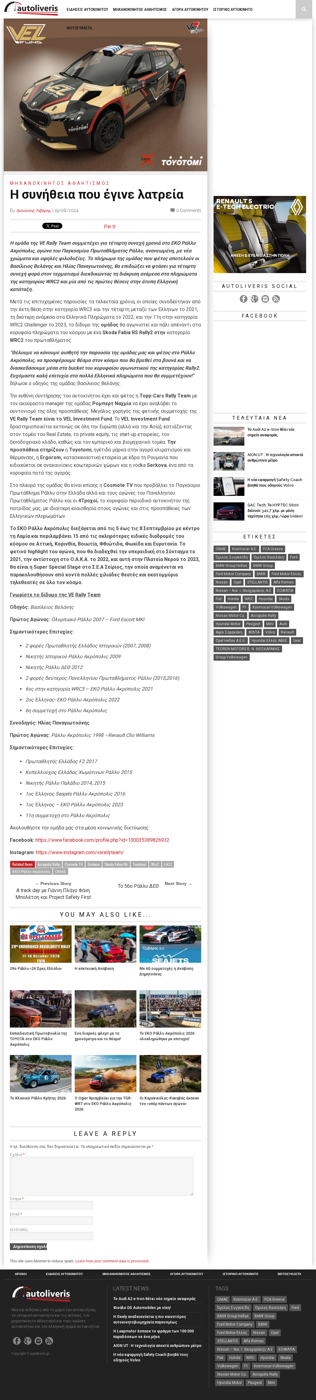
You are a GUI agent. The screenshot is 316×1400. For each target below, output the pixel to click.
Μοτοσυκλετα (79, 28)
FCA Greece (273, 549)
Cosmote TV (74, 864)
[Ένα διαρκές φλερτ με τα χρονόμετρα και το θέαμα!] (105, 1025)
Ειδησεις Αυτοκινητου (87, 9)
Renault (287, 632)
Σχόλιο (17, 1155)
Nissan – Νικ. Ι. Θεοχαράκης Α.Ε (243, 590)
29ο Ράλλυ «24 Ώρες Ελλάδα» (36, 968)
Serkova (94, 864)
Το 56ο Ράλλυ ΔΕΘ (138, 886)
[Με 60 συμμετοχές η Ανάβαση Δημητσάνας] (170, 961)
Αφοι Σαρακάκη (229, 632)
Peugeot (253, 624)
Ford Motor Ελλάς (286, 574)
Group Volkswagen (231, 657)
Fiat (219, 599)
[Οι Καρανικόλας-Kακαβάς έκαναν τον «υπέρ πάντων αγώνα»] (170, 1090)
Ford (293, 557)
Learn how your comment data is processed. (112, 1261)
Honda (233, 599)
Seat (297, 640)
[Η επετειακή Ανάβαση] (105, 961)
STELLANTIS (257, 582)
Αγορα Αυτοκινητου (190, 9)
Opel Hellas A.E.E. (231, 640)
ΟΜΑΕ (60, 871)
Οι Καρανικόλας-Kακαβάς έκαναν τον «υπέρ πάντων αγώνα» (169, 1101)
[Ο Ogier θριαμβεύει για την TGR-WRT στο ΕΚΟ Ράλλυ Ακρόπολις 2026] (105, 1090)
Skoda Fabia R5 (116, 864)
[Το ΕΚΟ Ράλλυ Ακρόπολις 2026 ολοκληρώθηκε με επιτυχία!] (170, 1025)
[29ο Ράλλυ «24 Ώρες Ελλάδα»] (41, 961)
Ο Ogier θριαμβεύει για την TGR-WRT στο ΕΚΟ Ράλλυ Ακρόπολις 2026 (103, 1103)
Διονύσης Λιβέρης (34, 210)
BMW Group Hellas (231, 565)
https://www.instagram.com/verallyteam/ (80, 852)
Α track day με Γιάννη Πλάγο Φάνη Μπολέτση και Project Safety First (53, 893)
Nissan (222, 582)
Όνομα (16, 1199)
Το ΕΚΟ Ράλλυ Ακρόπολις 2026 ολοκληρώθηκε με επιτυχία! (166, 1036)
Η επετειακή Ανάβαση (94, 968)
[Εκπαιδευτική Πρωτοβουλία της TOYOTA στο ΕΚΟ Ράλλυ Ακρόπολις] (41, 1025)
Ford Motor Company (233, 574)
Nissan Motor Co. (230, 615)
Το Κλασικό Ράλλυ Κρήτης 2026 (38, 1098)
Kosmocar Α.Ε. (244, 549)
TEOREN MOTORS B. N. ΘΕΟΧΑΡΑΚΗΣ (248, 649)
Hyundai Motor (228, 624)
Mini (269, 624)
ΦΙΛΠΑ (254, 632)
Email (16, 1214)
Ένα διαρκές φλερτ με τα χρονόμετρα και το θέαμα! (98, 1036)
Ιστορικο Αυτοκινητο (232, 9)
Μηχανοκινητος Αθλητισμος (140, 9)
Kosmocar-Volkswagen (272, 607)
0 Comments (188, 210)
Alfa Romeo (283, 582)
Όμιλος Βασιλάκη (269, 557)
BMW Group (263, 565)
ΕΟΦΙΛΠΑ (285, 590)
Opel (237, 582)
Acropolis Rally (49, 864)
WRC (249, 599)
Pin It (109, 227)
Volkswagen (226, 607)
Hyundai (266, 599)
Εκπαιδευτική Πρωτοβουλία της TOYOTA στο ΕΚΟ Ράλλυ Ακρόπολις (38, 1039)
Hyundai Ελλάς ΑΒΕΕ (269, 640)
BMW (261, 574)
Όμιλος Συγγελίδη (232, 557)
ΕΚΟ (168, 864)
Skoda (284, 599)
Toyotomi (139, 864)
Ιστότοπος (19, 1230)
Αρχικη (21, 1274)
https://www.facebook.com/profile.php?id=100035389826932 (102, 840)
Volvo (270, 632)
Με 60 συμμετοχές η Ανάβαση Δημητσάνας (166, 971)
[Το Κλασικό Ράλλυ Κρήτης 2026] (41, 1090)
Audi (283, 624)
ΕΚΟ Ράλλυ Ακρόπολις (31, 871)
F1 (245, 607)
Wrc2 (155, 864)
